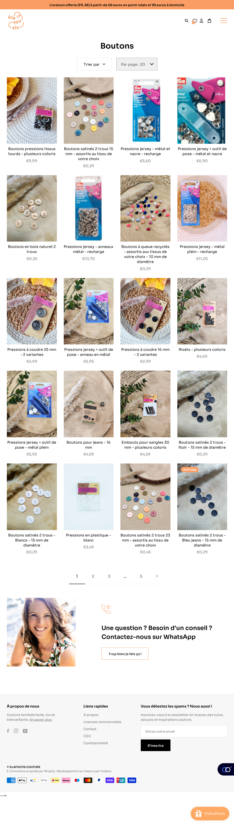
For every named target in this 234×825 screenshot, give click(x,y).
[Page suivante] (157, 576)
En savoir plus (41, 719)
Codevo (105, 771)
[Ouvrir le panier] (209, 21)
